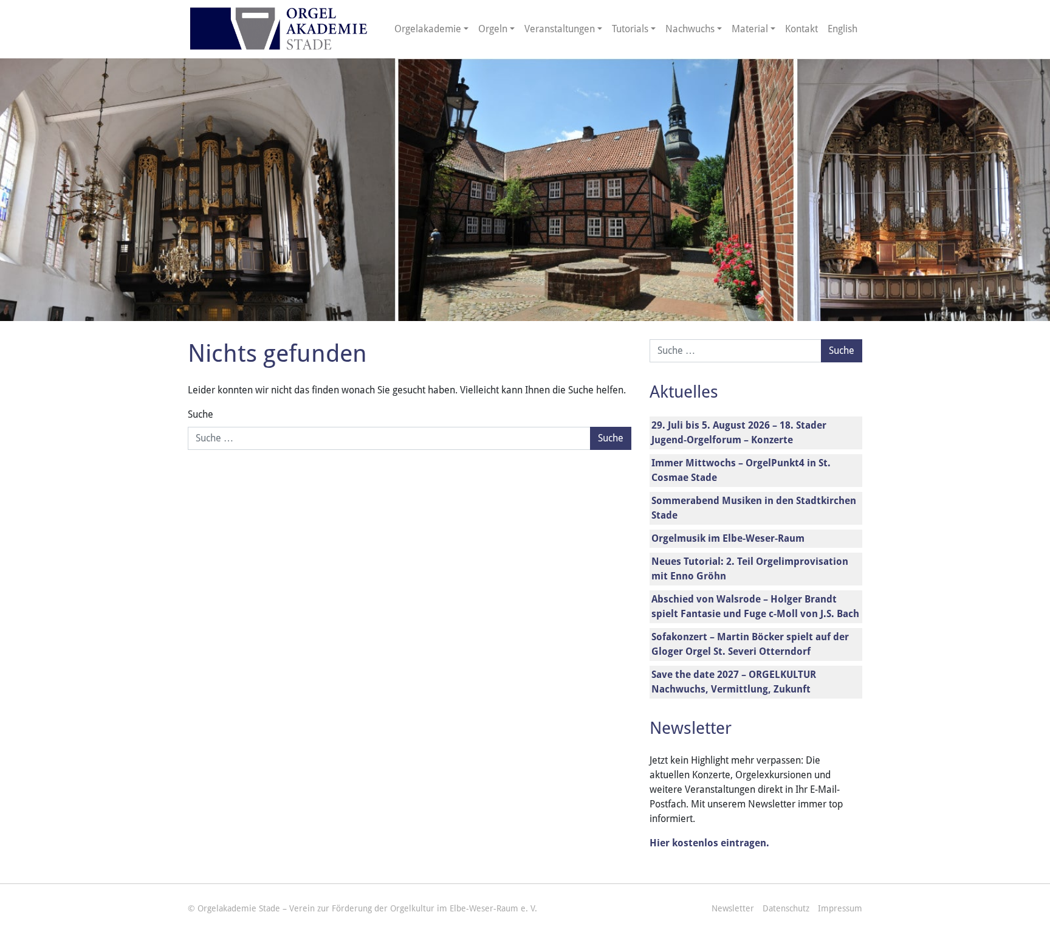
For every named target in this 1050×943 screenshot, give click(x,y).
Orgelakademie (427, 29)
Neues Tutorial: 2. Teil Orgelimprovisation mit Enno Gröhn (749, 569)
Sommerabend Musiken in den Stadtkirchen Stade (753, 508)
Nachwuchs (690, 29)
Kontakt (801, 29)
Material (750, 29)
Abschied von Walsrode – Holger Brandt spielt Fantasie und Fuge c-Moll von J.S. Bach (755, 606)
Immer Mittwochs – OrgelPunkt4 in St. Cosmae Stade (741, 470)
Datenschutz (786, 908)
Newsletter (733, 908)
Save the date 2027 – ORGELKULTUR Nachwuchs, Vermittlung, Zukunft (733, 682)
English (842, 29)
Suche (200, 414)
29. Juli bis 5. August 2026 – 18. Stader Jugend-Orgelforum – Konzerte (738, 433)
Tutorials (630, 29)
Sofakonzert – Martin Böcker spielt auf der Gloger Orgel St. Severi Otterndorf (750, 644)
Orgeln (492, 29)
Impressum (840, 908)
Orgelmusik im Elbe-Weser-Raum (728, 538)
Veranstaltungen (559, 29)
